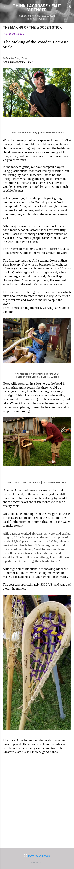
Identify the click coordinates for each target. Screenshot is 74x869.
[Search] (69, 7)
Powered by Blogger (39, 855)
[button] (69, 28)
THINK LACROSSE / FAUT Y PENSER (37, 7)
